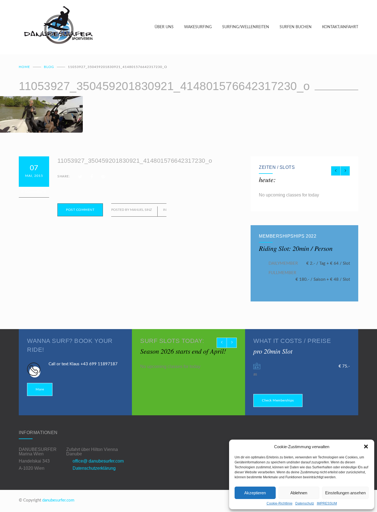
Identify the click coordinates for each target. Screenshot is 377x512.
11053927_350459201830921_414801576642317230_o (134, 160)
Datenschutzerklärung (94, 468)
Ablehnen (298, 492)
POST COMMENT (80, 209)
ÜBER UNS (164, 27)
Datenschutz (304, 503)
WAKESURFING (198, 27)
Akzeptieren (255, 492)
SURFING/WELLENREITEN (245, 27)
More (40, 389)
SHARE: (63, 176)
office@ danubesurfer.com (98, 461)
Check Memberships (278, 400)
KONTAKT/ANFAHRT (340, 27)
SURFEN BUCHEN (296, 27)
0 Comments (34, 191)
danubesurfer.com (58, 500)
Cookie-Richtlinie (280, 503)
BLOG (49, 67)
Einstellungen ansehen (345, 492)
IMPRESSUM (327, 503)
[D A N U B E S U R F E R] (87, 27)
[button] (366, 446)
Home (24, 67)
